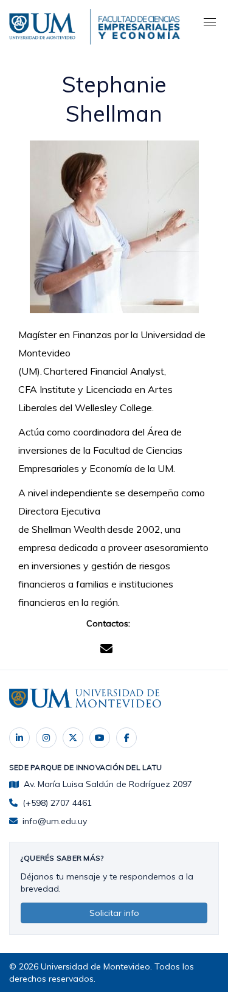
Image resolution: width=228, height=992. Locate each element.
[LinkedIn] (19, 737)
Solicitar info (114, 912)
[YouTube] (99, 737)
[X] (73, 737)
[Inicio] (44, 24)
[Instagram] (46, 737)
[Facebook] (126, 737)
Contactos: (108, 623)
